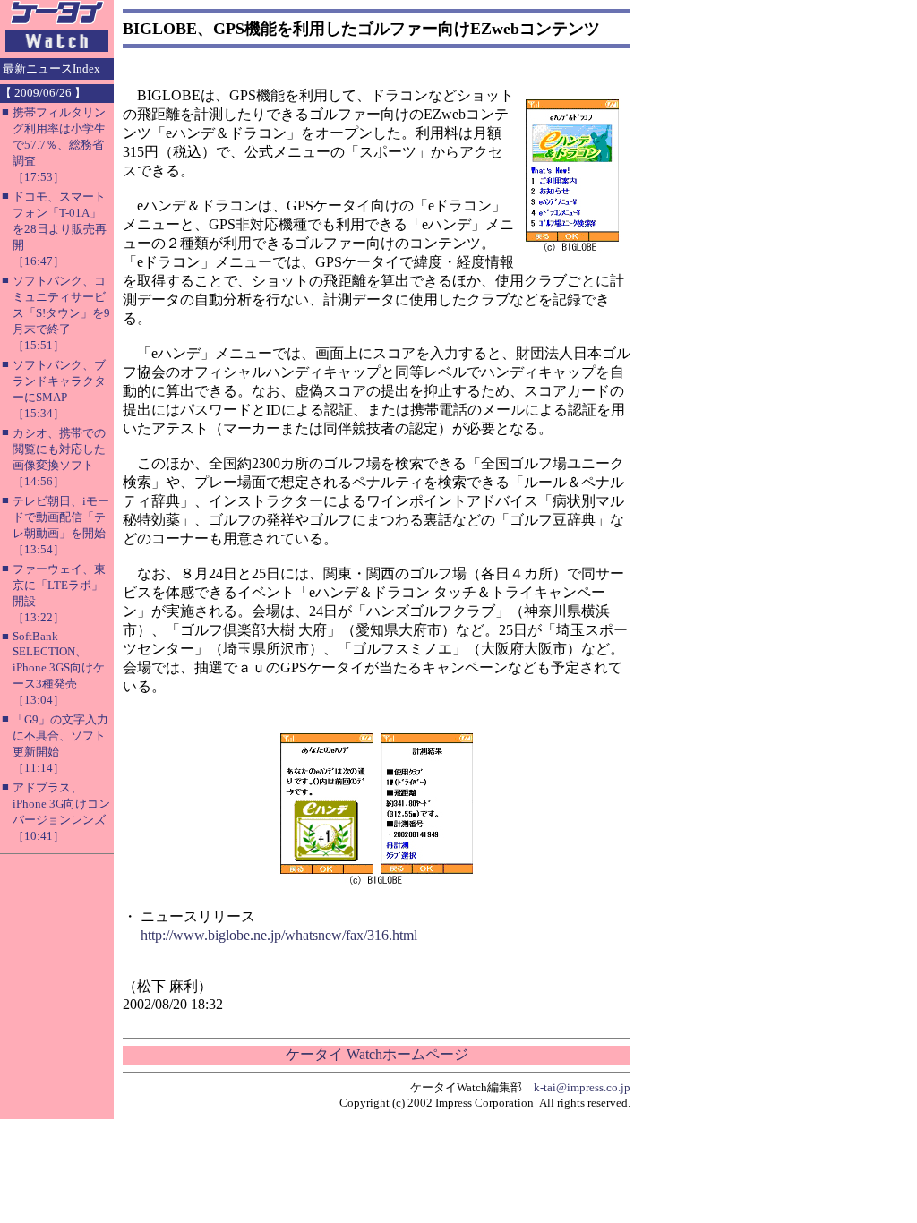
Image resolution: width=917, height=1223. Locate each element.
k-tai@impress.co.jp (582, 1087)
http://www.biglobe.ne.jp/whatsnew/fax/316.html (279, 935)
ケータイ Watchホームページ (377, 1054)
